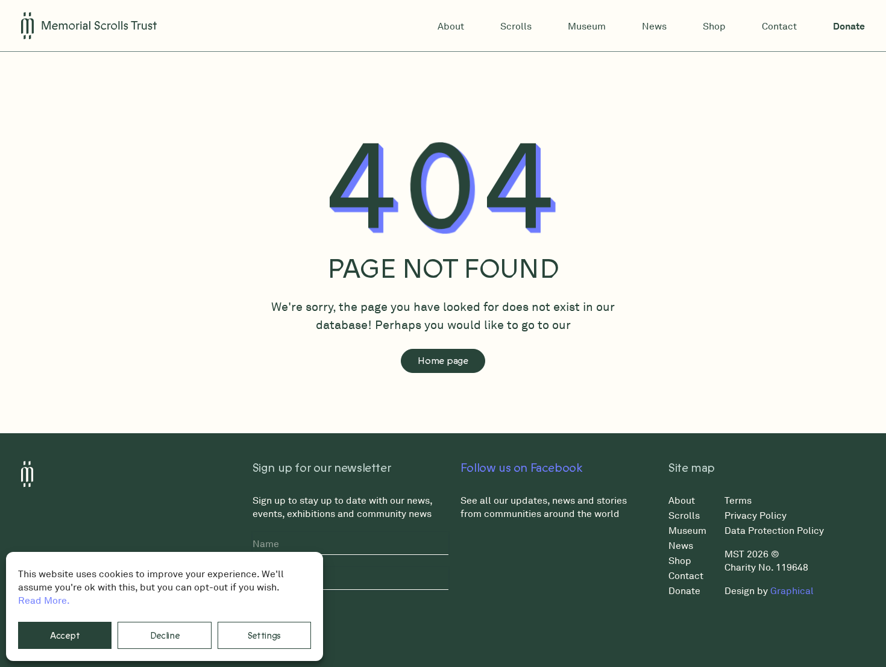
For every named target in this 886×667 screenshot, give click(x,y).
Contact (779, 26)
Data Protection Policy (774, 530)
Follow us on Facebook (521, 468)
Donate (849, 26)
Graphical (792, 590)
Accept (65, 636)
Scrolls (516, 26)
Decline (165, 636)
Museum (587, 26)
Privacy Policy (755, 515)
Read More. (44, 600)
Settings (264, 636)
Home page (443, 361)
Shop (714, 26)
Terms (738, 500)
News (654, 26)
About (451, 26)
